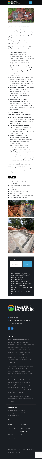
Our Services (25, 425)
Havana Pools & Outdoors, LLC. (18, 450)
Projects (10, 435)
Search (12, 259)
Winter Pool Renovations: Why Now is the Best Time (21, 284)
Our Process (12, 428)
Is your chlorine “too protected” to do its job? (19, 280)
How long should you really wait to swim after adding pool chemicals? (20, 276)
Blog (22, 435)
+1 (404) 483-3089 (16, 324)
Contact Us (11, 438)
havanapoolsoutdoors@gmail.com (21, 320)
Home (10, 425)
